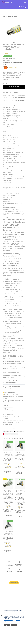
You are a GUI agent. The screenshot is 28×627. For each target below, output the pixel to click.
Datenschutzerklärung (8, 620)
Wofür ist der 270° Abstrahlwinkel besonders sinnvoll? (12, 376)
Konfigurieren (6, 621)
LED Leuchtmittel (12, 16)
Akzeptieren (6, 625)
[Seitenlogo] (7, 2)
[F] (5, 67)
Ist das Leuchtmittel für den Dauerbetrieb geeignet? (10, 381)
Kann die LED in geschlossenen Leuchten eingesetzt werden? (11, 387)
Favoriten (9, 571)
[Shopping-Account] (25, 7)
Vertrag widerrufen (14, 582)
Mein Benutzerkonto (9, 564)
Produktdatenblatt (12, 67)
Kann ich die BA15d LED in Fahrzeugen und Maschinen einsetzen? (13, 367)
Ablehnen (14, 625)
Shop (4, 16)
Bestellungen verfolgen (18, 564)
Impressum (18, 620)
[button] (8, 409)
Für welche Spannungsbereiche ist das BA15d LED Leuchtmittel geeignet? (13, 362)
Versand (8, 60)
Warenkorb (19, 571)
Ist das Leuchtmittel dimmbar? (11, 372)
